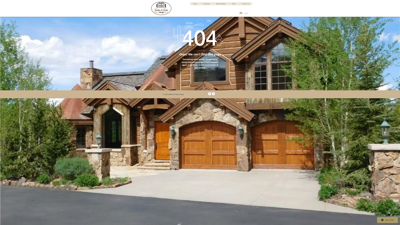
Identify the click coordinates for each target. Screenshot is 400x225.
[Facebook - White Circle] (209, 93)
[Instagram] (213, 93)
